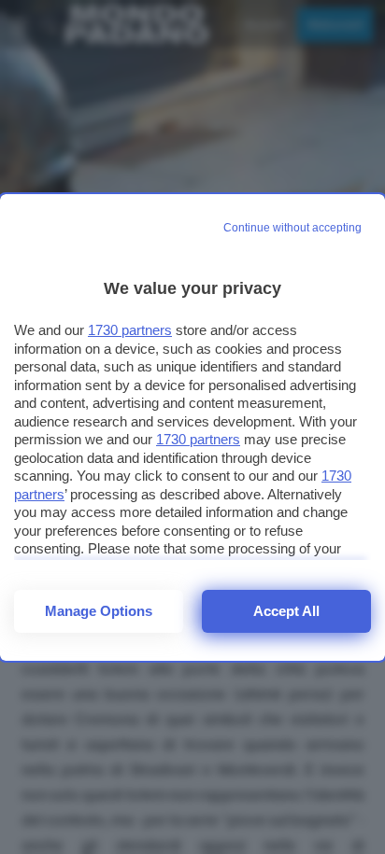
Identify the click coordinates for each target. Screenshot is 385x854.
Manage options (98, 611)
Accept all (286, 611)
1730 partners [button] (130, 330)
